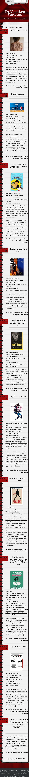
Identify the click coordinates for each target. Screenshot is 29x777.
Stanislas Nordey (10, 131)
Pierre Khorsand (10, 611)
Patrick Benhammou (11, 525)
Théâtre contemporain (20, 711)
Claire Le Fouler (19, 208)
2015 (11, 27)
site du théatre (16, 61)
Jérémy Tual (8, 522)
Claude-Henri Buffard (14, 423)
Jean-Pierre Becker (20, 209)
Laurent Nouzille (14, 290)
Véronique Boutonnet (11, 366)
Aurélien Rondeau (20, 593)
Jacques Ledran (9, 209)
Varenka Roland (14, 685)
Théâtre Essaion (14, 356)
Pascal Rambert (12, 114)
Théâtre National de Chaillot (18, 119)
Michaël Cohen (23, 609)
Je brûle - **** (18, 31)
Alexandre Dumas (13, 352)
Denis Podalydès (10, 129)
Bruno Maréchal (14, 441)
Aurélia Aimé (21, 206)
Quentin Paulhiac (16, 613)
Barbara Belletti (9, 208)
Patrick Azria (19, 510)
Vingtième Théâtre (15, 198)
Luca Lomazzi (22, 364)
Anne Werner (13, 603)
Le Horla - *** (18, 647)
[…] (14, 82)
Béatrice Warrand (10, 439)
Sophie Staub (14, 615)
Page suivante (20, 759)
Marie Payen (11, 53)
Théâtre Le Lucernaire (16, 595)
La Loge (12, 57)
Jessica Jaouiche (9, 211)
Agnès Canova (13, 437)
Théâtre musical (22, 241)
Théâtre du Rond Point (16, 429)
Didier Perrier (19, 280)
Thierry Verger (17, 446)
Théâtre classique (22, 638)
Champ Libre (16, 752)
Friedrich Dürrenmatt (14, 193)
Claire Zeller (22, 127)
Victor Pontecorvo (20, 527)
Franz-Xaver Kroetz (13, 278)
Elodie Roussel (16, 520)
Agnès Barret (13, 206)
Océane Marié (14, 523)
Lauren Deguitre (19, 211)
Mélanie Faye (23, 290)
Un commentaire (24, 390)
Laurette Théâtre (14, 512)
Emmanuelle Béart (20, 129)
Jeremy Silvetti (22, 445)
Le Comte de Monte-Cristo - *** (18, 323)
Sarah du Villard (9, 215)
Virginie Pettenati (10, 217)
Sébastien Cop (19, 675)
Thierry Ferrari (19, 215)
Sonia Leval (20, 525)
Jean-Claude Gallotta (21, 427)
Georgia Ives (14, 443)
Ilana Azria (24, 520)
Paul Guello (8, 446)
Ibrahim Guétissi (22, 443)
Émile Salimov (19, 195)
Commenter (25, 88)
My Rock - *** (18, 397)
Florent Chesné (15, 607)
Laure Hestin (16, 522)
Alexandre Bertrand (15, 518)
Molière (10, 591)
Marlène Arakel (14, 213)
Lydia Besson (15, 609)
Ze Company (11, 508)
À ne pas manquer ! (18, 86)
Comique (16, 638)
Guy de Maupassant (13, 673)
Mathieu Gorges (23, 213)
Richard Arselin (19, 354)
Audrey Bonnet (14, 127)
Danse (25, 470)
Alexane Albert (22, 437)
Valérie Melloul (9, 527)
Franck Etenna (14, 364)
